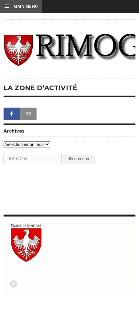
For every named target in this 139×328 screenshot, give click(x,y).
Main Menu (21, 6)
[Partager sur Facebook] (12, 114)
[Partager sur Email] (28, 114)
